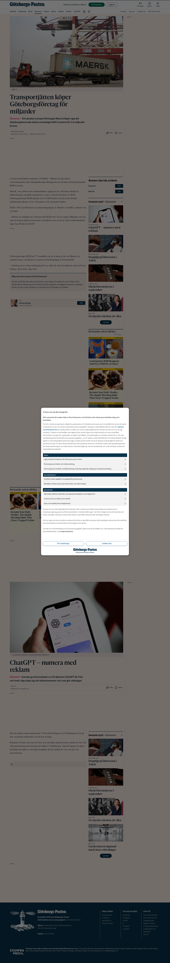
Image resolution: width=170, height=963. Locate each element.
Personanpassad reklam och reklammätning (59, 464)
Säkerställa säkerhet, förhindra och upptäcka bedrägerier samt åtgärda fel (69, 494)
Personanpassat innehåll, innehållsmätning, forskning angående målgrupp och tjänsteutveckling (77, 469)
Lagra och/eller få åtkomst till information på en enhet (63, 459)
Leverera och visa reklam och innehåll (57, 499)
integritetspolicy (66, 531)
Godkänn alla (106, 543)
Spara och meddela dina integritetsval (57, 503)
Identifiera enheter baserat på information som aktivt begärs (65, 484)
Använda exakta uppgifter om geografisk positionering (63, 479)
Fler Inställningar (63, 543)
